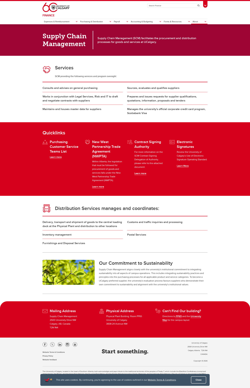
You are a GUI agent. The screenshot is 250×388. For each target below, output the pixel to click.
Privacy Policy (48, 356)
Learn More (183, 165)
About (195, 21)
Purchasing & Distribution (91, 21)
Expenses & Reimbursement (56, 21)
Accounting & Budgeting (142, 21)
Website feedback (50, 359)
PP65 (178, 316)
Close (199, 379)
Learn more (56, 157)
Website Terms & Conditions (162, 379)
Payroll (117, 21)
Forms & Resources (173, 21)
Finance (49, 15)
